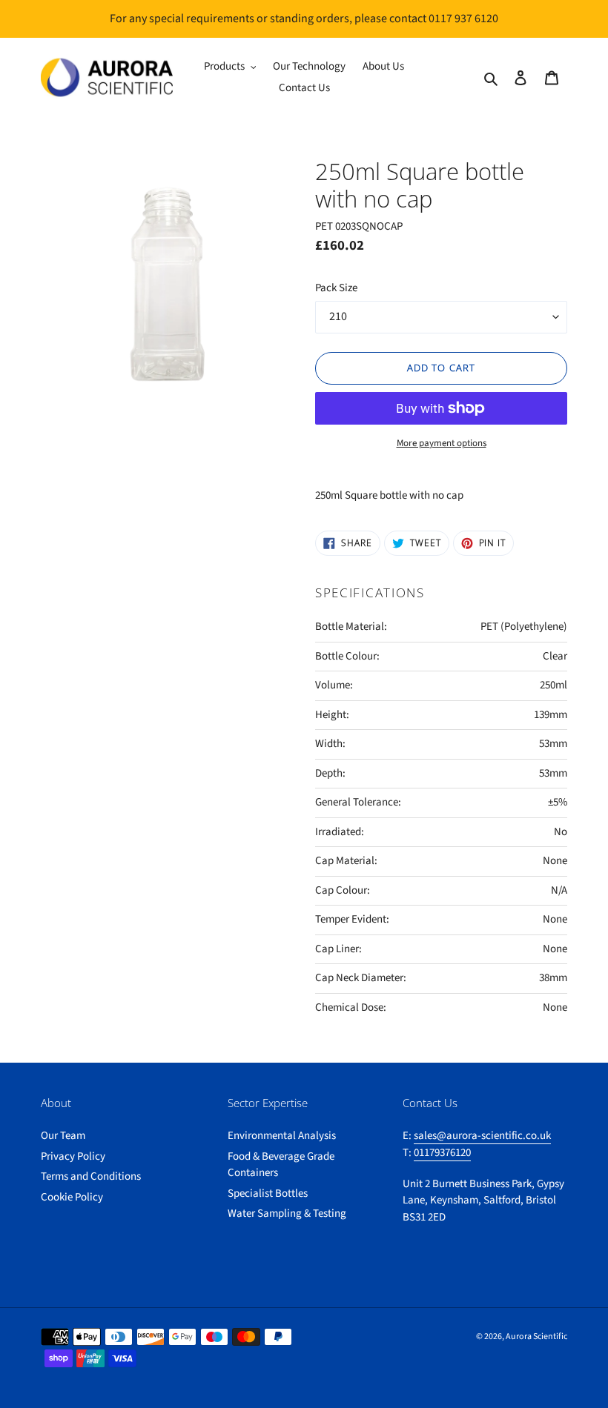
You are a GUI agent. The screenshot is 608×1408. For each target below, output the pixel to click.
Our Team (63, 1135)
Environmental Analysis (282, 1135)
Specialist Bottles (268, 1193)
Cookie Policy (72, 1197)
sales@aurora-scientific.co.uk (482, 1135)
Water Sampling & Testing (287, 1213)
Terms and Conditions (91, 1176)
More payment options (441, 443)
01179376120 (442, 1152)
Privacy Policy (73, 1156)
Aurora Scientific (536, 1336)
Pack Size (336, 288)
